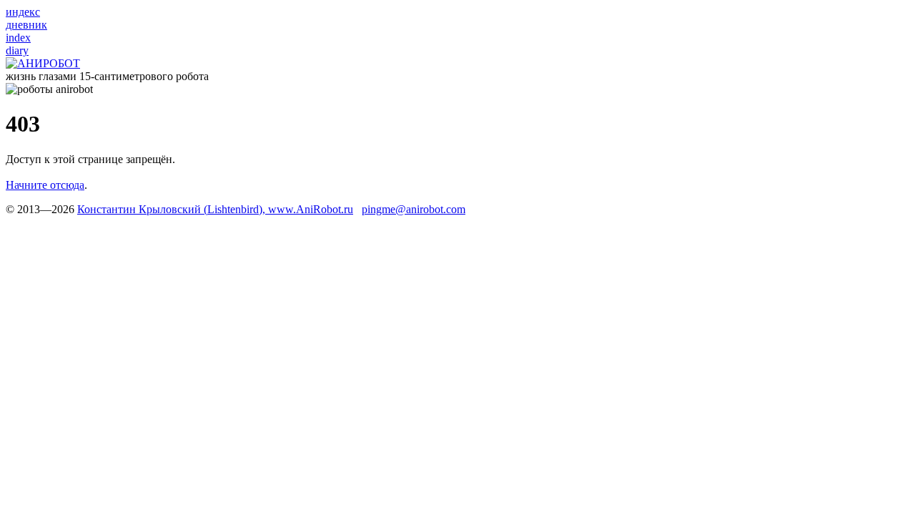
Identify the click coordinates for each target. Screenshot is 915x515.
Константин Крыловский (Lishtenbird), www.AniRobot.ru (215, 209)
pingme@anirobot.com (413, 209)
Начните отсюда (45, 185)
